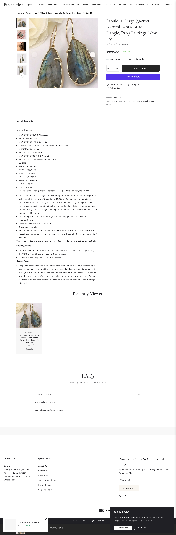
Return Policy (44, 485)
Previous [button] (34, 54)
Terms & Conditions (47, 480)
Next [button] (92, 54)
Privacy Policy (44, 475)
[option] (63, 53)
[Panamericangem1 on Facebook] (120, 496)
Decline (142, 528)
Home (19, 13)
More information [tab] (25, 121)
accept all (122, 528)
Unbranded (29, 332)
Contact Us (43, 471)
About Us (42, 466)
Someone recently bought (28, 522)
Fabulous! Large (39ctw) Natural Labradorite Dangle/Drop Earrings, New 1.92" (29, 338)
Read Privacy (146, 521)
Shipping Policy (45, 490)
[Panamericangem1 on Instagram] (126, 496)
